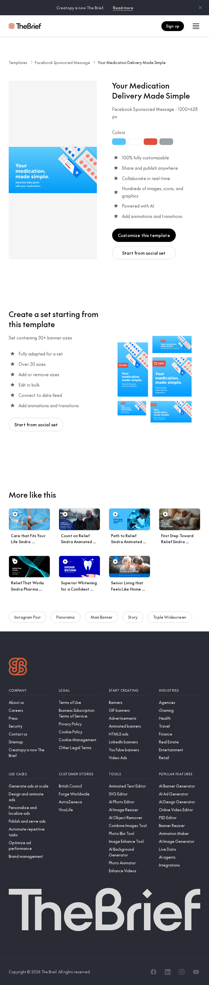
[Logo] (18, 667)
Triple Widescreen (169, 617)
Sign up (172, 26)
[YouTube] (196, 972)
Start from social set (143, 253)
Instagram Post (27, 617)
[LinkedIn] (167, 972)
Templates (18, 62)
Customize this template (144, 235)
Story (132, 617)
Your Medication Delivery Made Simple (132, 62)
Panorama (65, 617)
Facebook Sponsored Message (62, 62)
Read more (123, 7)
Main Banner (102, 617)
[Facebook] (153, 972)
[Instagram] (181, 972)
